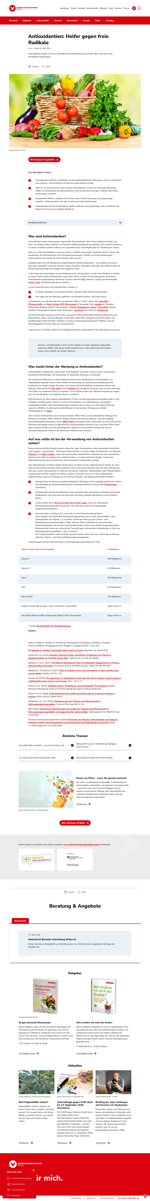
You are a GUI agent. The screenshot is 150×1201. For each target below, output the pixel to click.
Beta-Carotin (53, 304)
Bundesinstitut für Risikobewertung (54, 626)
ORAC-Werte (68, 421)
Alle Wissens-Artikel (73, 822)
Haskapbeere (83, 307)
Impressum (90, 1198)
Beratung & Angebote (42, 159)
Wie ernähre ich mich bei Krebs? (94, 1022)
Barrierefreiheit (107, 1198)
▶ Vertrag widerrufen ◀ (128, 1198)
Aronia (73, 307)
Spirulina (78, 310)
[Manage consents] (145, 1196)
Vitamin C (72, 388)
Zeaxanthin (103, 307)
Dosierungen (111, 484)
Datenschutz (76, 1198)
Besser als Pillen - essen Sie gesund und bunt (101, 778)
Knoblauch (102, 310)
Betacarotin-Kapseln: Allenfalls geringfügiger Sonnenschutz (96, 745)
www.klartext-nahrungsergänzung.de (82, 844)
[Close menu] (33, 1170)
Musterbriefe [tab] (20, 921)
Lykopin (98, 304)
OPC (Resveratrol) (69, 304)
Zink (37, 282)
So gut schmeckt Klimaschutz (35, 1022)
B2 (83, 279)
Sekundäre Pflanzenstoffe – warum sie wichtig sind (41, 745)
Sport (49, 411)
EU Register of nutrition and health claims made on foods (55, 650)
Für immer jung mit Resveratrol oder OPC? (37, 757)
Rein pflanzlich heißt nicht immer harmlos (94, 757)
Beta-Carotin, (48, 454)
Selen (31, 282)
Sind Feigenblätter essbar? (33, 1102)
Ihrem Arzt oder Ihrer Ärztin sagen (71, 502)
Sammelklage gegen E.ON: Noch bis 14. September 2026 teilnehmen (75, 1105)
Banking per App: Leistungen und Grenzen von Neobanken (112, 1104)
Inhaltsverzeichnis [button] (37, 222)
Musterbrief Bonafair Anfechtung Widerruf (52, 939)
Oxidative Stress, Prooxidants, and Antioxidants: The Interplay (77, 686)
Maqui (93, 307)
